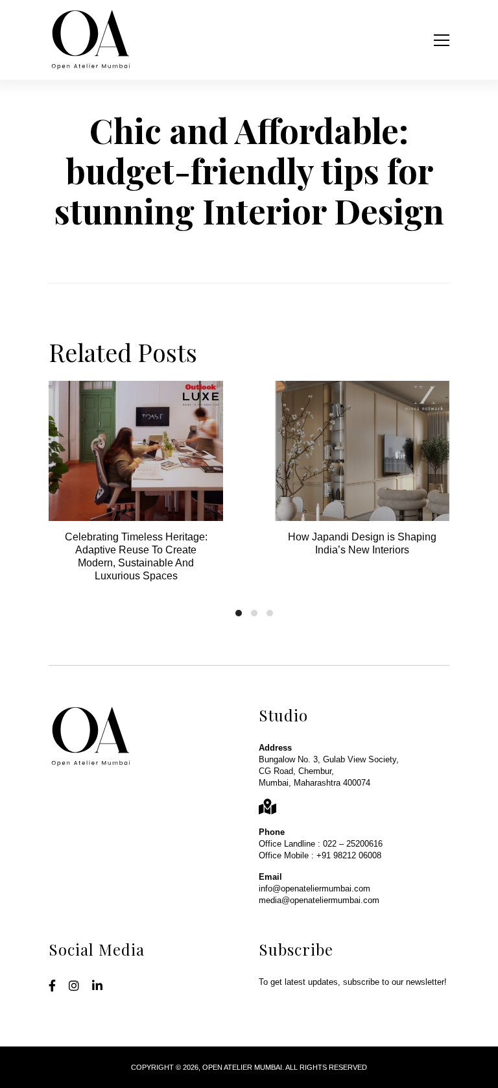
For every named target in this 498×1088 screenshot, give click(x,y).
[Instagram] (74, 986)
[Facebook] (52, 986)
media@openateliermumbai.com (319, 900)
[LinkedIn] (97, 986)
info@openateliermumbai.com (314, 888)
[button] (238, 613)
